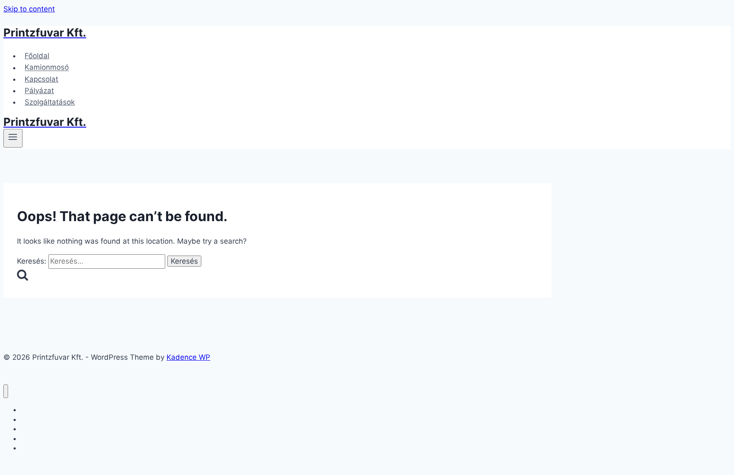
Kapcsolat (41, 79)
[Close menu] (5, 391)
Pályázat (39, 90)
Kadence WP (188, 357)
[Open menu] (13, 138)
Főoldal (37, 55)
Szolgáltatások (50, 102)
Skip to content (29, 9)
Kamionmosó (47, 67)
